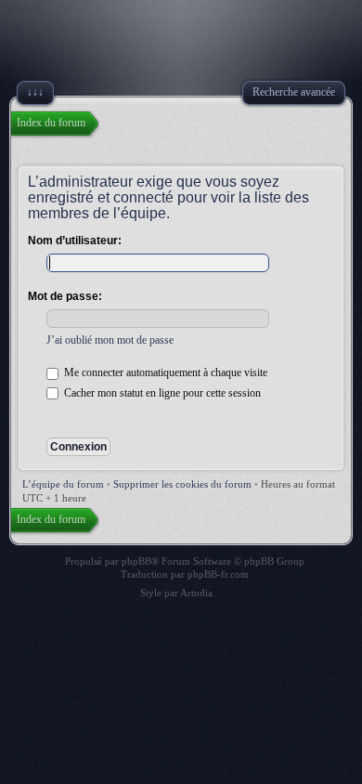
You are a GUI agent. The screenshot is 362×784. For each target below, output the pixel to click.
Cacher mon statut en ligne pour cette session (161, 392)
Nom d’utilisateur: (75, 240)
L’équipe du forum (63, 484)
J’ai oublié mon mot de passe (110, 339)
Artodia (196, 592)
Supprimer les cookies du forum (182, 484)
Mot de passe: (65, 296)
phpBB (136, 561)
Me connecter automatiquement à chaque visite (164, 372)
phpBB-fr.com (218, 574)
